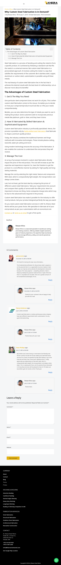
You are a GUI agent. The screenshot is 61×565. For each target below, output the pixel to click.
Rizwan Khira (12, 15)
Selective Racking (8, 493)
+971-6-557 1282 (8, 544)
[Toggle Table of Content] (50, 49)
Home (6, 9)
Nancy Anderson (21, 308)
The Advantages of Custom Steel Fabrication (21, 51)
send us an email (21, 213)
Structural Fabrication (9, 517)
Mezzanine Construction (10, 525)
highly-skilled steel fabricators (35, 131)
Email (9, 437)
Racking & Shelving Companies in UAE (14, 506)
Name (9, 427)
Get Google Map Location (10, 550)
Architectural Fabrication (10, 523)
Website (9, 447)
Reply (50, 280)
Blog (11, 9)
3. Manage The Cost (16, 58)
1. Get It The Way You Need (18, 54)
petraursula (20, 256)
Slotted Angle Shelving (10, 498)
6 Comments (47, 15)
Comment (10, 407)
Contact (5, 477)
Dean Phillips (20, 348)
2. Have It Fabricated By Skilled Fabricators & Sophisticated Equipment (31, 56)
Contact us (8, 213)
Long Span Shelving (8, 504)
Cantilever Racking (8, 496)
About (5, 474)
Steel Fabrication (35, 15)
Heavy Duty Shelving (9, 501)
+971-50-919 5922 (8, 542)
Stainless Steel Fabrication (11, 520)
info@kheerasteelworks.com (11, 547)
